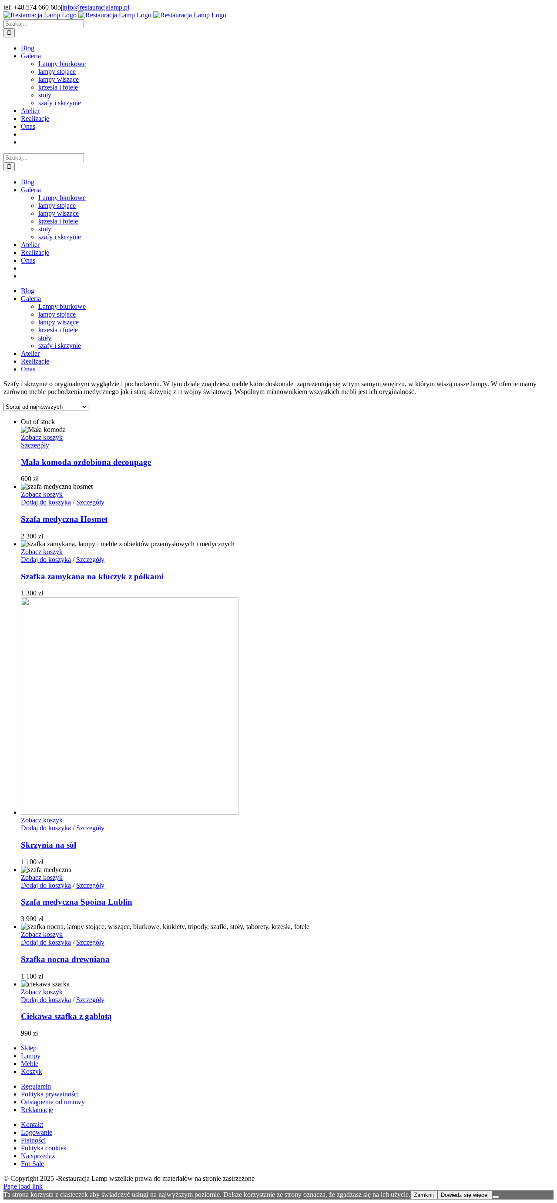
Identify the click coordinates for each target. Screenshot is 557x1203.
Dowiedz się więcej (465, 1195)
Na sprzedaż (38, 1156)
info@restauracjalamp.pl (95, 7)
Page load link (23, 1186)
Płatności (33, 1140)
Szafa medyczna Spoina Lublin (76, 901)
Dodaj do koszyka (46, 502)
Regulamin (36, 1086)
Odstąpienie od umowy (53, 1102)
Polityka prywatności (50, 1094)
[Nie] (495, 1197)
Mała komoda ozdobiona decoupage (86, 462)
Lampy (30, 1055)
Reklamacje (37, 1109)
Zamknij (424, 1195)
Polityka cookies (43, 1148)
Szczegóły (35, 445)
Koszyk (31, 1071)
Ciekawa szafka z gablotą (66, 1016)
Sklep (29, 1048)
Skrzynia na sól (48, 844)
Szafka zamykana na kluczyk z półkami (92, 576)
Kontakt (32, 1124)
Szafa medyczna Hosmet (64, 519)
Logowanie (36, 1132)
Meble (29, 1063)
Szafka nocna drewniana (65, 959)
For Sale (32, 1163)
